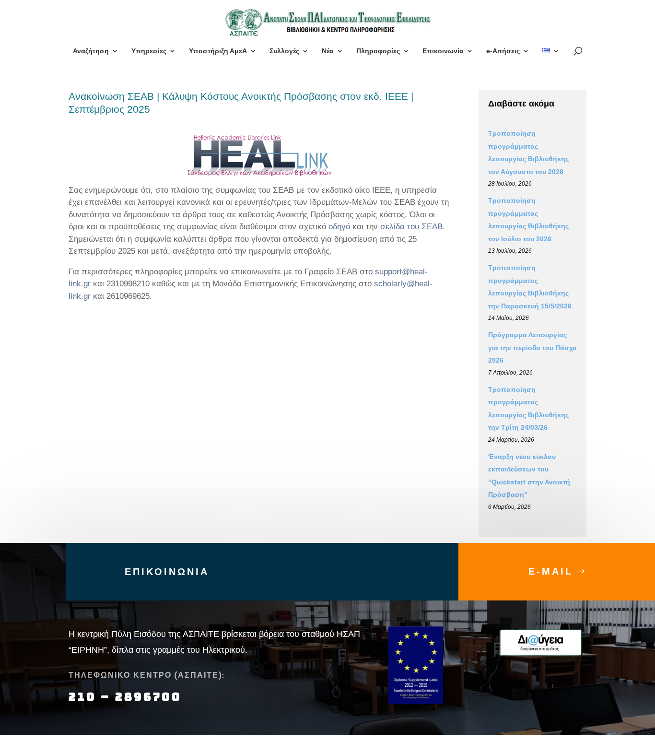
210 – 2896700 (127, 697)
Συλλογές (284, 51)
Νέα (328, 51)
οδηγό (339, 226)
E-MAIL (550, 571)
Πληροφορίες (378, 51)
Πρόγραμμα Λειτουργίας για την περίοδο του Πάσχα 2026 (532, 347)
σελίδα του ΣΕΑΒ (411, 226)
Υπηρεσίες (148, 51)
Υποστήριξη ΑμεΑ (218, 51)
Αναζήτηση (91, 51)
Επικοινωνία (443, 51)
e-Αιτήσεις (503, 51)
